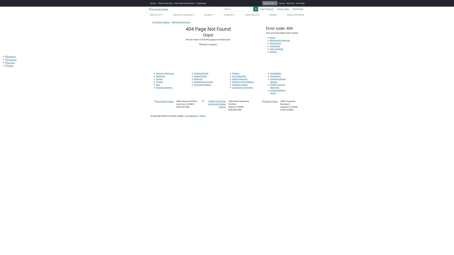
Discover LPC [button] (156, 14)
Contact (159, 82)
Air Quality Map (239, 76)
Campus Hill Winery (295, 14)
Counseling (275, 46)
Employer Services (164, 87)
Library (153, 3)
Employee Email (201, 73)
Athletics (273, 14)
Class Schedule (266, 9)
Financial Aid (275, 43)
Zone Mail (300, 3)
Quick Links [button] (269, 3)
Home (272, 37)
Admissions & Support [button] (183, 14)
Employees (201, 3)
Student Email (200, 76)
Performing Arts (252, 14)
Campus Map (283, 9)
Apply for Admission (165, 73)
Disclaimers (275, 76)
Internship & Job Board (184, 3)
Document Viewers (202, 84)
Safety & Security (239, 79)
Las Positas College (160, 22)
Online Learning (165, 3)
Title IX (202, 116)
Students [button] (209, 14)
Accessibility (275, 73)
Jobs (158, 84)
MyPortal (290, 3)
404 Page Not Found (181, 22)
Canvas (281, 3)
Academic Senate (239, 84)
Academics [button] (229, 14)
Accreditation (191, 116)
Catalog (273, 52)
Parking (235, 73)
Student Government (203, 82)
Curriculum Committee (242, 87)
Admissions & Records (280, 40)
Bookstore (160, 76)
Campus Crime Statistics (243, 82)
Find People (298, 9)
